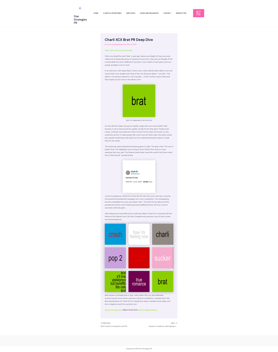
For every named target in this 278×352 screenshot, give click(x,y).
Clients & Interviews (112, 13)
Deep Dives (130, 13)
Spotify (141, 310)
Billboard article (151, 310)
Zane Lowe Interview (113, 310)
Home (96, 13)
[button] (198, 13)
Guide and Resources (149, 13)
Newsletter (181, 13)
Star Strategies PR (80, 20)
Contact (167, 13)
